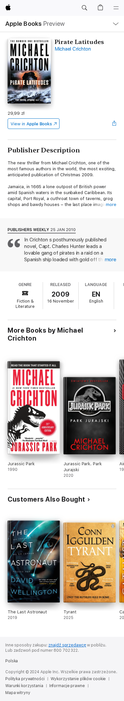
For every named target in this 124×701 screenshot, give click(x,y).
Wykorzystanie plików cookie (78, 679)
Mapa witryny (17, 692)
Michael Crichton (73, 49)
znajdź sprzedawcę (67, 645)
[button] (84, 8)
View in (31, 123)
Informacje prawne (67, 685)
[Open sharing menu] (114, 123)
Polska (11, 661)
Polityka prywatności (25, 679)
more (111, 204)
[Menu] (116, 8)
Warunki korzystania (24, 685)
